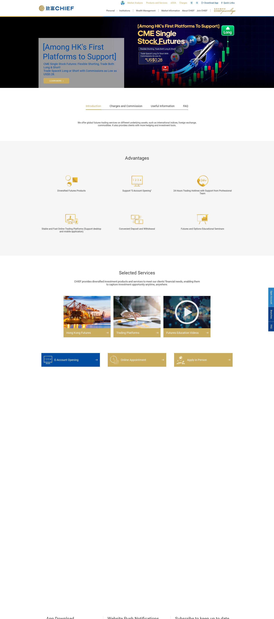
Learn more (55, 81)
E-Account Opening (66, 360)
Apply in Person (197, 360)
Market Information (170, 10)
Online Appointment (133, 360)
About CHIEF (188, 10)
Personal (110, 10)
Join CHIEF (202, 10)
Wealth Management (146, 10)
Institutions (124, 10)
